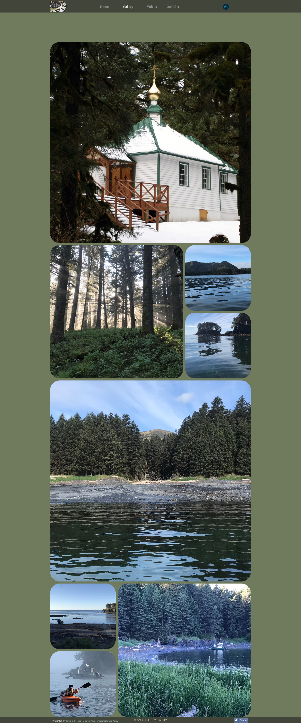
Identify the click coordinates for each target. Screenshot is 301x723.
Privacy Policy (58, 720)
